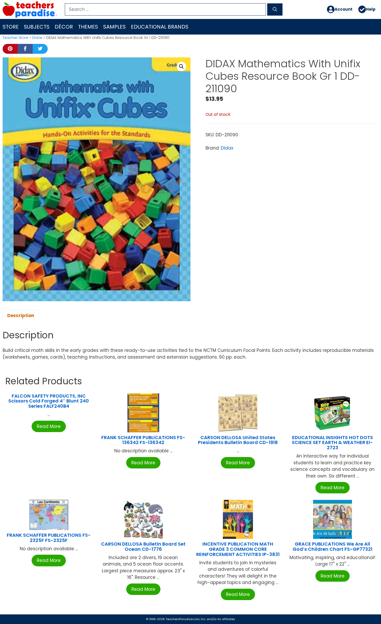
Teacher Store (15, 37)
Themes (88, 26)
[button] (181, 66)
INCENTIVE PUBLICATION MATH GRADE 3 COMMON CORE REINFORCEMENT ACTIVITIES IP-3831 (238, 549)
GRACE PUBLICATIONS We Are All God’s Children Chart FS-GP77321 (332, 546)
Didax (37, 37)
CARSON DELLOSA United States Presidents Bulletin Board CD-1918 (238, 440)
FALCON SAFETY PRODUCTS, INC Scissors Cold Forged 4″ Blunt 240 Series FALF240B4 (48, 401)
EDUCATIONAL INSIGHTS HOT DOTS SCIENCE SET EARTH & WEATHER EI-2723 (332, 442)
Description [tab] (20, 315)
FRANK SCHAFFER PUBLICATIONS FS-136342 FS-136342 (143, 440)
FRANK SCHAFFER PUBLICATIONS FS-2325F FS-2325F (49, 538)
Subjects (37, 26)
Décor (64, 26)
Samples (114, 26)
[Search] (275, 9)
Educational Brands (159, 26)
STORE (11, 26)
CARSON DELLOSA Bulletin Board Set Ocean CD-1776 (143, 546)
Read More (49, 426)
